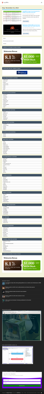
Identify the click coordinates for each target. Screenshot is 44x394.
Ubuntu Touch (6, 201)
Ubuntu (4, 103)
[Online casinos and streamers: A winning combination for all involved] (3, 300)
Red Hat (4, 232)
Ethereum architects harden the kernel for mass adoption (15, 291)
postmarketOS (5, 199)
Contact (4, 43)
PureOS (4, 116)
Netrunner (5, 115)
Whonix (4, 172)
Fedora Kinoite (6, 147)
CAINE (4, 162)
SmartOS (4, 234)
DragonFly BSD (6, 207)
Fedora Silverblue (6, 148)
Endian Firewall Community (8, 243)
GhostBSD (5, 210)
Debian (4, 82)
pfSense (4, 249)
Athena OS (5, 158)
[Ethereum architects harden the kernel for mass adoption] (3, 292)
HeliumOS (5, 151)
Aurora (4, 133)
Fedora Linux (5, 83)
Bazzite (4, 178)
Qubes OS (5, 169)
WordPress (19, 392)
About (4, 38)
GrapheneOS (5, 196)
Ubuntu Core (5, 222)
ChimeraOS (5, 179)
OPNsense (5, 248)
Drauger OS (5, 180)
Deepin (4, 111)
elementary (5, 94)
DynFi (4, 242)
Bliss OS (4, 194)
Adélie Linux (5, 79)
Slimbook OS (5, 100)
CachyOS (5, 124)
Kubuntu (4, 95)
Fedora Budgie (6, 146)
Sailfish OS (5, 200)
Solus (4, 88)
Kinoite (4, 136)
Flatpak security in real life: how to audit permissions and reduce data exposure (20, 287)
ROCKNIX (5, 188)
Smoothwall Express (7, 250)
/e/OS (4, 195)
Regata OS (5, 186)
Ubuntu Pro (5, 236)
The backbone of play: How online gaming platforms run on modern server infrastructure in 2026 (23, 282)
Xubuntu (4, 105)
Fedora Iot (5, 218)
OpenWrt (4, 247)
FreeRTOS (5, 220)
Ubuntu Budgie (6, 104)
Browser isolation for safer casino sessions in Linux (15, 295)
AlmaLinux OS (5, 227)
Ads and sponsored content (31, 392)
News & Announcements (30, 27)
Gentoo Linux (5, 84)
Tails (4, 170)
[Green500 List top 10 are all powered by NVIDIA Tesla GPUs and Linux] (12, 16)
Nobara (4, 184)
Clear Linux (5, 228)
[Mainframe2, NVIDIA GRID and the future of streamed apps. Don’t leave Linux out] (12, 30)
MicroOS (4, 152)
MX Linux (5, 114)
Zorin (4, 106)
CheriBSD (5, 206)
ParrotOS (5, 168)
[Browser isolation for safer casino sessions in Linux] (3, 296)
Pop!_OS (4, 99)
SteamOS (5, 189)
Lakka (4, 183)
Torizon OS (5, 221)
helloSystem (5, 211)
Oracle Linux (5, 231)
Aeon (4, 141)
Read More (25, 21)
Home (22, 392)
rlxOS (4, 87)
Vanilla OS (5, 119)
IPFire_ (4, 244)
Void (4, 89)
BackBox (5, 159)
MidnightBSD (5, 212)
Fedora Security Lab (7, 163)
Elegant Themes (9, 392)
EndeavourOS (5, 125)
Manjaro (4, 127)
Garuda (4, 126)
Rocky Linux (5, 233)
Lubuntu (4, 98)
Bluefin (4, 135)
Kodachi (4, 167)
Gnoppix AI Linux (6, 164)
